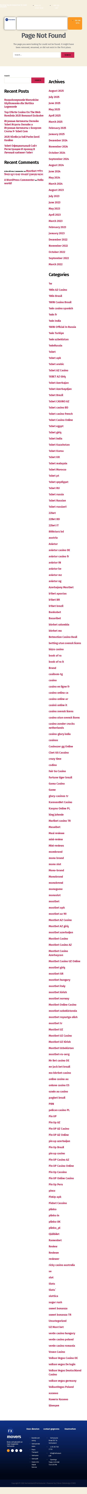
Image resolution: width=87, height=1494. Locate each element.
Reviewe (54, 1252)
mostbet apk (57, 907)
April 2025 (55, 115)
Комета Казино (58, 1399)
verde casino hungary (62, 1333)
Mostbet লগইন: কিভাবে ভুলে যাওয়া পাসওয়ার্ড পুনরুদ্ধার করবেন (23, 172)
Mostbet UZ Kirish (60, 1041)
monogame (55, 889)
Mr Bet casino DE (59, 1060)
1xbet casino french (61, 413)
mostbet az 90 (58, 913)
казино (53, 1393)
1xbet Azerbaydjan (60, 389)
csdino (53, 765)
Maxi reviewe (56, 833)
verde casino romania (62, 1345)
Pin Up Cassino (58, 1172)
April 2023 (55, 214)
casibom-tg (56, 674)
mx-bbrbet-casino (60, 1072)
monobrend (56, 882)
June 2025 (54, 103)
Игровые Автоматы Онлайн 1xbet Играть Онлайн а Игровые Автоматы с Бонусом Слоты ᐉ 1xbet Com (22, 126)
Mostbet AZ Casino (60, 920)
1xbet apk (55, 358)
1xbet (52, 351)
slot (51, 1277)
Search (7, 76)
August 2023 (56, 190)
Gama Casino (57, 783)
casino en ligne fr (59, 686)
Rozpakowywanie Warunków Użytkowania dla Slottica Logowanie (21, 103)
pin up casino (57, 1153)
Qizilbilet (54, 1234)
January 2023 (57, 233)
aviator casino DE (59, 550)
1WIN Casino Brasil (60, 302)
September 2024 (59, 159)
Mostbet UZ (56, 1029)
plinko (52, 1209)
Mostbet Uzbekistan (61, 1048)
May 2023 (54, 208)
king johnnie (56, 814)
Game (52, 789)
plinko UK (54, 1221)
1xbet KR (54, 457)
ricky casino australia (62, 1265)
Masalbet (54, 827)
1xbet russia (56, 494)
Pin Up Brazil (56, 1147)
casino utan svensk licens (64, 717)
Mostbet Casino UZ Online (64, 961)
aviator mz (55, 575)
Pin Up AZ (54, 1122)
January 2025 (57, 134)
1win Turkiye (56, 333)
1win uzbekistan (58, 339)
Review (53, 1246)
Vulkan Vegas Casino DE (63, 1358)
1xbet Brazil (56, 395)
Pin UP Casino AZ (59, 1159)
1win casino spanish (61, 308)
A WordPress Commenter (19, 180)
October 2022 (57, 252)
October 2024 (57, 152)
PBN (51, 1104)
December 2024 (58, 140)
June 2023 (54, 202)
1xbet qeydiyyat (58, 482)
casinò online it (58, 705)
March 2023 (55, 221)
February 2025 (57, 128)
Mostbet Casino (58, 938)
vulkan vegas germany (62, 1380)
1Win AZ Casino (58, 289)
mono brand (56, 858)
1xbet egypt (56, 426)
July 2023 (54, 196)
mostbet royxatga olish (63, 1017)
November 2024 (58, 146)
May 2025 (54, 109)
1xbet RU (54, 488)
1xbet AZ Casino (58, 370)
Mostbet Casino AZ (60, 944)
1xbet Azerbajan (59, 382)
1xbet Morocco (57, 469)
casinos (53, 740)
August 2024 (56, 165)
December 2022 (58, 239)
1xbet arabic (56, 364)
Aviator (53, 544)
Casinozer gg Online (61, 746)
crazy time (55, 758)
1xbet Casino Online (61, 420)
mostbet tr (55, 1023)
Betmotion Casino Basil (63, 637)
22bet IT (54, 525)
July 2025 (54, 97)
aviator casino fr (59, 556)
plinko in (54, 1215)
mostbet (54, 901)
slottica (53, 1296)
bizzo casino (56, 649)
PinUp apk (55, 1197)
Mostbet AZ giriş (59, 926)
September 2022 (59, 258)
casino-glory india (60, 734)
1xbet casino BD (58, 407)
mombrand (55, 851)
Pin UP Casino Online (61, 1166)
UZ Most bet (56, 1327)
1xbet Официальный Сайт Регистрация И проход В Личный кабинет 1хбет (20, 149)
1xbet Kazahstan (59, 444)
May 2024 (54, 177)
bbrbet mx (55, 630)
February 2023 (57, 227)
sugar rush (55, 1302)
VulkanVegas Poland (61, 1387)
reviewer (54, 1259)
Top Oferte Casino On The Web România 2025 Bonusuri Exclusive (23, 114)
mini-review (56, 839)
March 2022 (55, 264)
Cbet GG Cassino (59, 752)
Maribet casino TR (60, 820)
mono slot (55, 864)
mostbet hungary (59, 979)
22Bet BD (54, 519)
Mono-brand (56, 870)
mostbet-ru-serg (59, 1054)
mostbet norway (59, 998)
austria (53, 537)
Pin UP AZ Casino (59, 1128)
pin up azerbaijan (59, 1141)
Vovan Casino (57, 1352)
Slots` (52, 1290)
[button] (42, 20)
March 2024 (56, 183)
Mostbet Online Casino (62, 1004)
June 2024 (54, 171)
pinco (52, 1190)
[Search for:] (36, 55)
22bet (52, 513)
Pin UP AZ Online (59, 1135)
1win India (55, 320)
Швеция (54, 1405)
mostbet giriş (57, 967)
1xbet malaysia (58, 463)
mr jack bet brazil (59, 1066)
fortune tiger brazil (60, 777)
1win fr (53, 314)
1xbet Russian (57, 500)
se (50, 1271)
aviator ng (55, 581)
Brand (52, 668)
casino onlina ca (58, 692)
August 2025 (56, 90)
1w (50, 283)
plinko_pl (54, 1228)
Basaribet (55, 618)
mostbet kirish (58, 992)
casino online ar (58, 699)
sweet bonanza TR (60, 1314)
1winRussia (55, 345)
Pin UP (53, 1116)
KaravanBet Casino (60, 802)
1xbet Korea (56, 451)
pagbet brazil (57, 1097)
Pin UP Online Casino (61, 1178)
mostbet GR (56, 973)
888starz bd (56, 531)
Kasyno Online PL (59, 808)
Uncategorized (58, 1321)
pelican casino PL (59, 1110)
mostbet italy (57, 986)
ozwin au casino (58, 1091)
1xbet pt (54, 475)
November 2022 (58, 245)
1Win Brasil (55, 296)
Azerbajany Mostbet (61, 587)
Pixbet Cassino (58, 1203)
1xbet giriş (55, 432)
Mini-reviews (56, 845)
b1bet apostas (58, 593)
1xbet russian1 (58, 506)
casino (53, 680)
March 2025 (55, 121)
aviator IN (55, 562)
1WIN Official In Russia (62, 327)
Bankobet (55, 612)
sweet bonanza (58, 1308)
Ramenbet (55, 1240)
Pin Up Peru (56, 1184)
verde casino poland (61, 1339)
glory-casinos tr (58, 796)
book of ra (55, 655)
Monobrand (56, 876)
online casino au (58, 1079)
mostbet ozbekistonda (63, 1010)
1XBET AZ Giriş (57, 376)
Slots (52, 1283)
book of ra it (56, 661)
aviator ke (55, 568)
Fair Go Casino (57, 771)
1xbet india (55, 438)
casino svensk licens (61, 711)
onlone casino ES (59, 1085)
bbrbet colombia (59, 624)
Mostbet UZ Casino (60, 1035)
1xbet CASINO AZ (59, 401)
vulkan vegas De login (62, 1364)
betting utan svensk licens (65, 643)
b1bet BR (54, 599)
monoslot (54, 895)
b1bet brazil (56, 606)
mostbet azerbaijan (61, 932)
